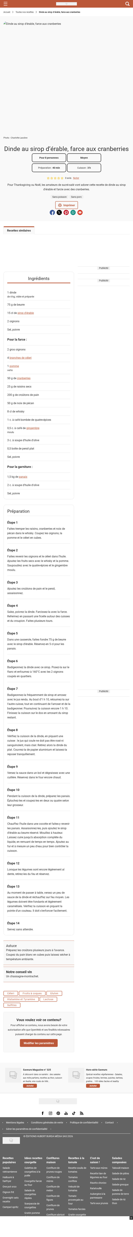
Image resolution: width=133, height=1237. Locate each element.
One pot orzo (9, 1186)
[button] (66, 205)
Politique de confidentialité (84, 1122)
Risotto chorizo (98, 1182)
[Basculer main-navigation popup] (5, 4)
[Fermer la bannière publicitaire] (131, 1220)
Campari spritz (10, 1207)
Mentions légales (15, 1122)
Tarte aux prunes (99, 1203)
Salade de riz (119, 1179)
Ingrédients (39, 278)
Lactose (48, 999)
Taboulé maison (120, 1167)
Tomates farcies (76, 1209)
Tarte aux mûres (98, 1167)
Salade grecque (120, 1184)
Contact (109, 1122)
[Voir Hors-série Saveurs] (76, 1075)
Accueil (6, 12)
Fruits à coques (32, 993)
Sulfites (12, 1005)
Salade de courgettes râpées (30, 1194)
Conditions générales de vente (47, 1122)
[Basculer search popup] (127, 4)
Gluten (54, 993)
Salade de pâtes (120, 1173)
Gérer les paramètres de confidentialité (26, 1129)
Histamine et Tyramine (21, 999)
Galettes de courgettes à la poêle (32, 1171)
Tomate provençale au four (75, 1199)
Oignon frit (8, 1192)
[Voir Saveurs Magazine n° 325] (13, 1075)
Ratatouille (96, 1188)
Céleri (10, 993)
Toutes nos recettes (25, 12)
